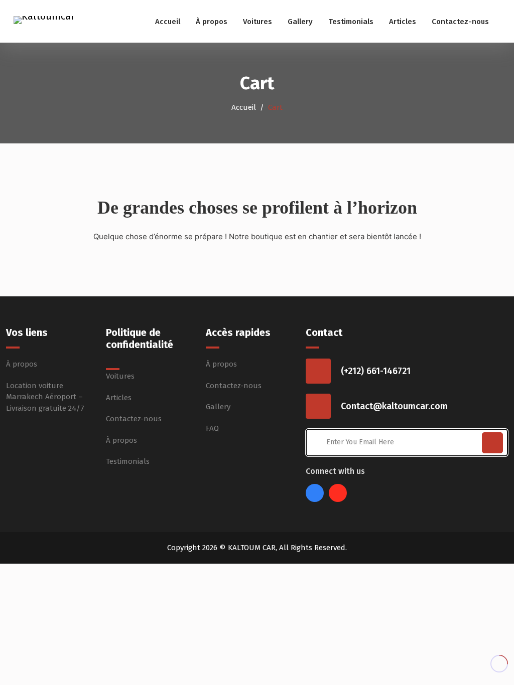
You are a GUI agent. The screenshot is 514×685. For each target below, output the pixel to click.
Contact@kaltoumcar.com (394, 406)
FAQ (212, 428)
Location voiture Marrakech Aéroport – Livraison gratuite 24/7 (45, 397)
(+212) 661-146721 (376, 371)
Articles (402, 21)
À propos (211, 21)
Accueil (167, 21)
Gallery (300, 21)
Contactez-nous (460, 21)
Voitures (257, 21)
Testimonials (350, 21)
